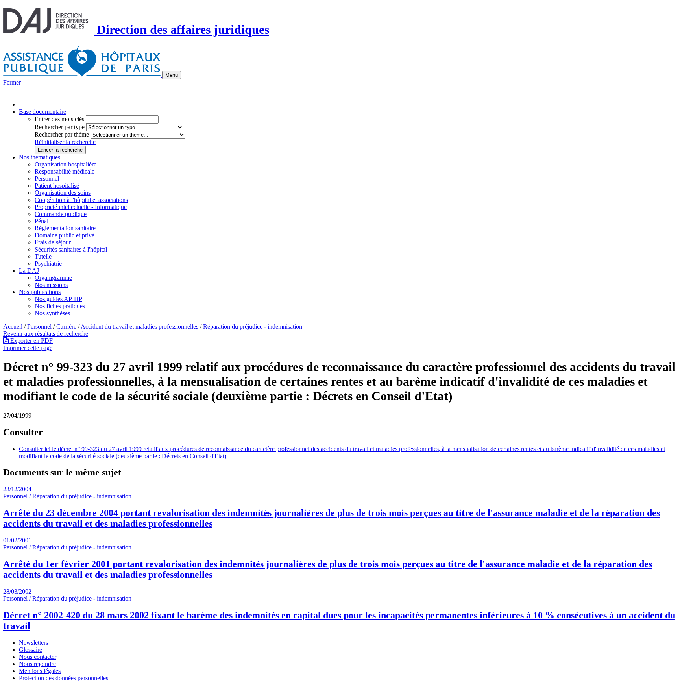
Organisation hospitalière (65, 164)
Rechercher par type (60, 127)
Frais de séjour (53, 242)
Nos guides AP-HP (58, 299)
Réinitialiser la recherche (65, 142)
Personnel (47, 178)
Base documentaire (42, 111)
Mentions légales (40, 671)
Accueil (12, 326)
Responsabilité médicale (64, 171)
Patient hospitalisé (57, 185)
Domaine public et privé (64, 235)
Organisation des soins (63, 192)
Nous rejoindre (37, 663)
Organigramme (53, 277)
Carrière (66, 326)
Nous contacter (37, 656)
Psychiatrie (48, 263)
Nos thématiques (39, 157)
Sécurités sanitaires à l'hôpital (71, 249)
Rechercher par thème (62, 134)
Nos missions (51, 284)
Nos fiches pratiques (60, 306)
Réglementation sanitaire (65, 228)
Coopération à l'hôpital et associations (81, 199)
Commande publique (61, 214)
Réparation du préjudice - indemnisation (252, 326)
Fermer (12, 82)
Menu (171, 75)
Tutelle (43, 256)
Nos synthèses (52, 313)
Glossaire (30, 649)
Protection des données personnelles (63, 678)
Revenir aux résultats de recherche (45, 333)
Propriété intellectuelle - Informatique (81, 206)
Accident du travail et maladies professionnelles (139, 326)
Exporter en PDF (31, 340)
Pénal (41, 221)
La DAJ (29, 270)
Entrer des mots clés (59, 119)
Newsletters (33, 642)
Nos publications (40, 292)
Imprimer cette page (27, 347)
